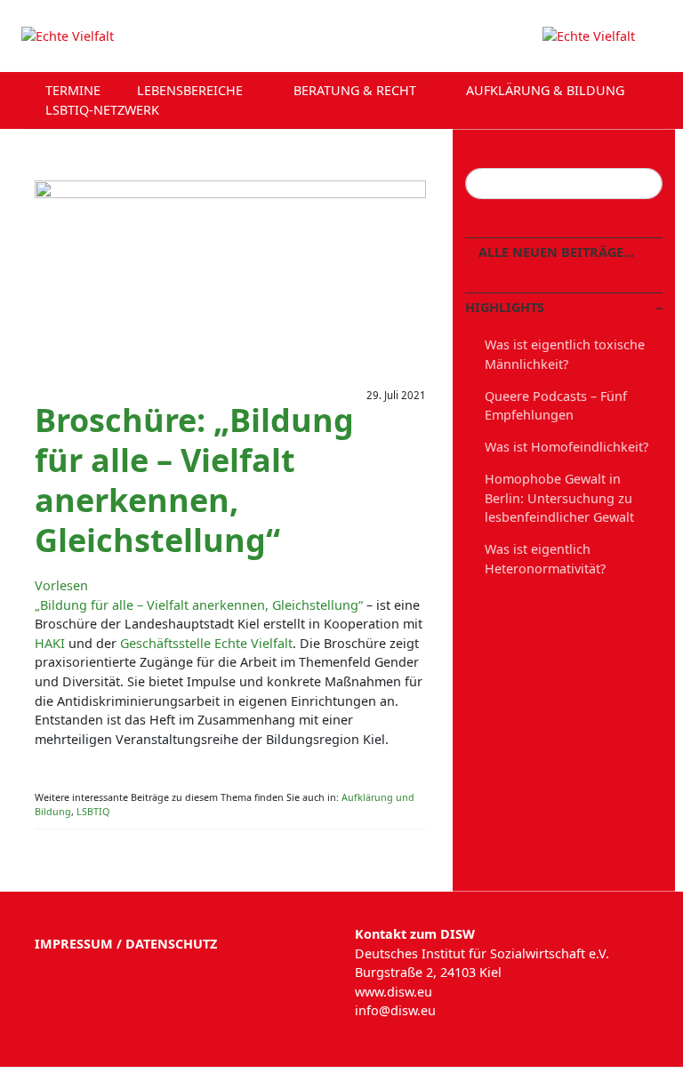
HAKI (50, 643)
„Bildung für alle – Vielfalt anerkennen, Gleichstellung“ (199, 605)
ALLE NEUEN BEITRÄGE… (554, 252)
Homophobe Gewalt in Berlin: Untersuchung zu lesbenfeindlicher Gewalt (559, 497)
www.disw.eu (393, 991)
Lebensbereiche (191, 90)
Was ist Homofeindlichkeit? (566, 446)
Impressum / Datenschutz (126, 943)
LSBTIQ (92, 811)
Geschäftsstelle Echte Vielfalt (206, 643)
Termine (72, 90)
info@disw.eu (395, 1010)
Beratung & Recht (356, 90)
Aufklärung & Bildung (547, 90)
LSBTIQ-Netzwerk (104, 109)
